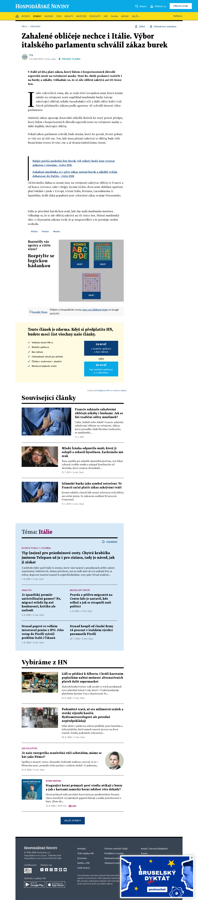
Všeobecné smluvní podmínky (118, 863)
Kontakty (81, 849)
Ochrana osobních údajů (116, 849)
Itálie (45, 532)
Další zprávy (72, 820)
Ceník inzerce (83, 868)
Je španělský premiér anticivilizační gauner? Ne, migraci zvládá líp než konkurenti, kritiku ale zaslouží (41, 603)
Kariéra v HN (83, 863)
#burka (56, 231)
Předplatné (180, 6)
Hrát (80, 264)
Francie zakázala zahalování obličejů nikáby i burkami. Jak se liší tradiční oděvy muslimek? (99, 413)
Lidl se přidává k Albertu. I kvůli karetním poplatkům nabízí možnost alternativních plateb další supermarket (92, 678)
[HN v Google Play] (34, 884)
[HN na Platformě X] (41, 869)
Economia (82, 858)
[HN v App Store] (56, 884)
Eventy (144, 853)
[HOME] (17, 16)
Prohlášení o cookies (114, 853)
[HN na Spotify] (60, 869)
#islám (45, 231)
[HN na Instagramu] (51, 869)
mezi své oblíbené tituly (95, 309)
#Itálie (34, 231)
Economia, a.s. (43, 853)
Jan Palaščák (29, 748)
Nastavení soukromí (113, 858)
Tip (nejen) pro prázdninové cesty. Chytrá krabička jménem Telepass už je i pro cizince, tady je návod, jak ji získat (68, 557)
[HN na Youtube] (65, 869)
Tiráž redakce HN (85, 853)
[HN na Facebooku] (46, 869)
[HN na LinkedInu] (55, 869)
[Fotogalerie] (24, 432)
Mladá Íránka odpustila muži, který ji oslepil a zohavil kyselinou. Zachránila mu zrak (92, 452)
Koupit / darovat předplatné (154, 849)
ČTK (31, 55)
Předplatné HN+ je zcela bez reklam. (111, 390)
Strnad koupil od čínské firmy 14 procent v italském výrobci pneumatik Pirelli (91, 630)
